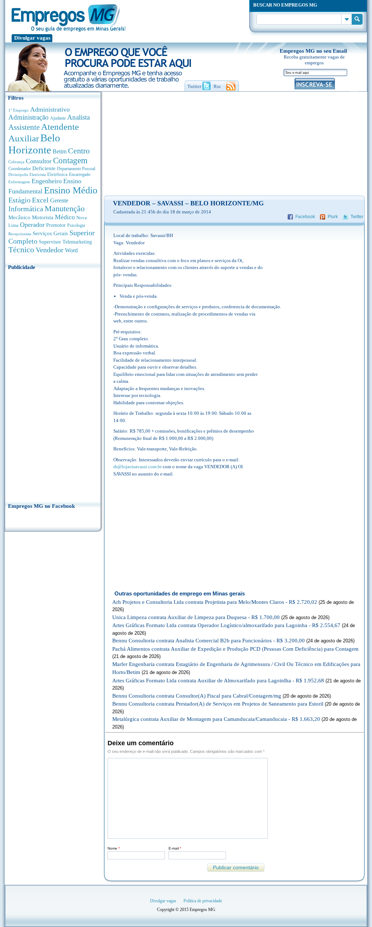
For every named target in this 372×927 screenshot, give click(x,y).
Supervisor (50, 242)
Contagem (70, 160)
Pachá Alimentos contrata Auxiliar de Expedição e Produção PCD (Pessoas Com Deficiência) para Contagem (235, 649)
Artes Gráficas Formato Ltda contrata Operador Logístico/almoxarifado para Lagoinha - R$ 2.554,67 (226, 625)
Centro (79, 150)
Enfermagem (19, 182)
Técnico (21, 249)
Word (71, 250)
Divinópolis (18, 174)
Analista (78, 117)
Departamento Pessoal (76, 168)
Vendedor (50, 250)
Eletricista (37, 175)
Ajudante (58, 118)
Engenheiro (47, 181)
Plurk (333, 216)
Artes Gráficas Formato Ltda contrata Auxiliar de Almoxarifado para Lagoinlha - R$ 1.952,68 (218, 680)
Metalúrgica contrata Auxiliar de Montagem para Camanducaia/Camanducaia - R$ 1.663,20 (216, 719)
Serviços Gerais (50, 233)
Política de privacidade (202, 900)
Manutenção (65, 208)
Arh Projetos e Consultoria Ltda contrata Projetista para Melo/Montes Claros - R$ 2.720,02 (214, 602)
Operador (32, 224)
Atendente (60, 126)
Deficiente (44, 168)
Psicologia (76, 225)
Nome (114, 848)
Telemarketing (77, 242)
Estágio (19, 200)
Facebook (305, 216)
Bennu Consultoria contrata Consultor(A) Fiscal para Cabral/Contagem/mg (196, 696)
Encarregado (79, 174)
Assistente (24, 127)
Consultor (39, 161)
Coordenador (19, 168)
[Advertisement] (52, 384)
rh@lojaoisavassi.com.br (137, 466)
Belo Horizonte (34, 144)
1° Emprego (18, 110)
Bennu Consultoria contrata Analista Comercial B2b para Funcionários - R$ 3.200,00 (208, 640)
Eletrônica (57, 174)
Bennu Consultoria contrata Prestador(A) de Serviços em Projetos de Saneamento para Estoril (217, 704)
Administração (28, 117)
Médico (65, 217)
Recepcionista (19, 234)
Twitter (357, 216)
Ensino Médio (70, 190)
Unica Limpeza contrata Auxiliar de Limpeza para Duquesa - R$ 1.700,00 (196, 617)
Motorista (42, 217)
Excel (40, 200)
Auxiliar (23, 138)
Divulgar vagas (32, 38)
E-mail (175, 848)
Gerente (59, 200)
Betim (59, 151)
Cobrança (16, 162)
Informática (25, 209)
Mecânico (19, 217)
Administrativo (50, 109)
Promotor (56, 225)
